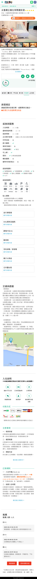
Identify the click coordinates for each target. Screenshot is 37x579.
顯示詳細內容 (8, 215)
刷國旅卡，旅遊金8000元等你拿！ (24, 18)
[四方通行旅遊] (8, 3)
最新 (5, 93)
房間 (10, 93)
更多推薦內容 (25, 563)
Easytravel (21, 577)
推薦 (32, 93)
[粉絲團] (27, 76)
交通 (22, 93)
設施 (16, 93)
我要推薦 (12, 563)
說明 (27, 93)
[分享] (23, 76)
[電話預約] (32, 76)
